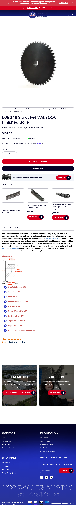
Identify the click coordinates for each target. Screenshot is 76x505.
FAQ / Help (6, 470)
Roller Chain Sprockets (47, 109)
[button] (68, 14)
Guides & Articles (46, 448)
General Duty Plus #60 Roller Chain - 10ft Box (37, 206)
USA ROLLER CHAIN (14, 503)
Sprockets (32, 109)
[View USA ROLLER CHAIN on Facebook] (46, 477)
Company (8, 432)
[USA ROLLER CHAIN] (38, 15)
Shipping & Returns (47, 444)
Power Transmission (17, 109)
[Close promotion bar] (73, 3)
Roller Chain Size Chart (11, 473)
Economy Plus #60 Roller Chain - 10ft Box (11, 212)
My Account (44, 438)
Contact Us (6, 441)
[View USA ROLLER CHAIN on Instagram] (41, 477)
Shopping (9, 458)
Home (5, 109)
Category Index (8, 466)
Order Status (45, 441)
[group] (38, 3)
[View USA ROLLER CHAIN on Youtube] (51, 477)
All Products (6, 463)
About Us (5, 438)
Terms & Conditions (9, 448)
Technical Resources (48, 451)
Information (49, 432)
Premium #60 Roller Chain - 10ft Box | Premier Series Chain (62, 207)
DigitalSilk (69, 504)
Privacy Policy (7, 444)
